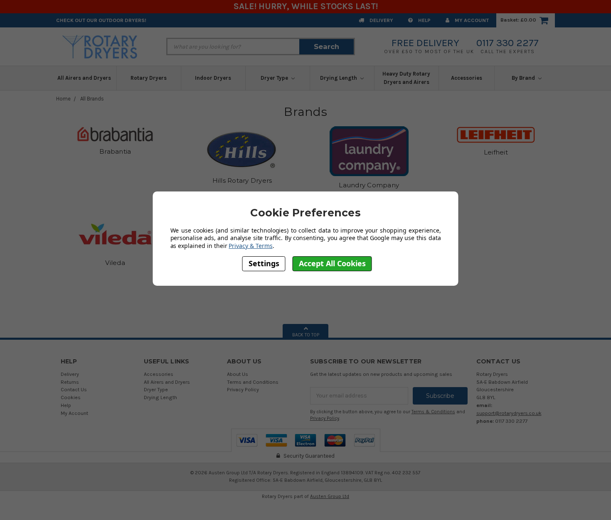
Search (326, 46)
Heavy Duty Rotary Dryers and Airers (406, 78)
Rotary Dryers (149, 78)
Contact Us (74, 389)
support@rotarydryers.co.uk (509, 413)
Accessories (466, 78)
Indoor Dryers (213, 78)
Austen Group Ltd (329, 496)
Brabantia (115, 151)
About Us (237, 374)
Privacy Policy (243, 389)
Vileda (115, 263)
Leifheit (496, 152)
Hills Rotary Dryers (242, 180)
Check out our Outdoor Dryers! (101, 20)
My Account (471, 20)
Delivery (380, 20)
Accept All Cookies (332, 264)
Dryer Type (275, 78)
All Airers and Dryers (84, 78)
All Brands (92, 99)
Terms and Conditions (252, 382)
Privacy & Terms (250, 246)
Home (63, 99)
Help (424, 20)
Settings (264, 264)
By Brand (524, 78)
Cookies (71, 397)
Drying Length (339, 78)
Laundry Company (369, 185)
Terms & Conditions (433, 412)
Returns (70, 382)
